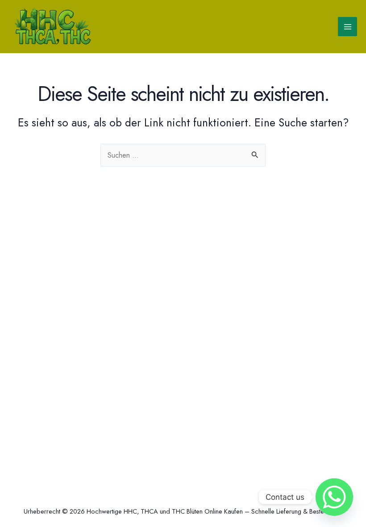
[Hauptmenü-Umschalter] (347, 26)
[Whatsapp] (334, 497)
